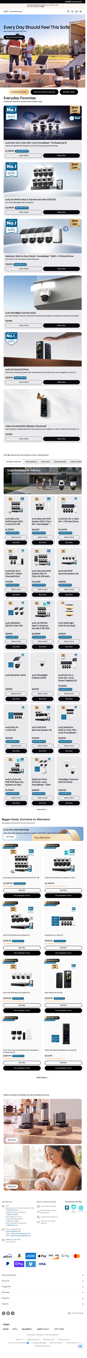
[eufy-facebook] (8, 1313)
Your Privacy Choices (16, 1343)
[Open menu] (80, 11)
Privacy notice (64, 1339)
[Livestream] (76, 11)
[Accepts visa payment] (42, 1263)
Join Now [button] (10, 836)
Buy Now (16, 542)
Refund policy (48, 1339)
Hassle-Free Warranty (49, 1217)
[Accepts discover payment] (53, 1256)
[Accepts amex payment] (30, 1256)
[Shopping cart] (72, 11)
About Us (19, 1339)
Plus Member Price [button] (22, 895)
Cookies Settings (39, 1343)
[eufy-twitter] (12, 1313)
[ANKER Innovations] (73, 2)
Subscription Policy (42, 1346)
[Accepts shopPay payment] (19, 1263)
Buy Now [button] (22, 890)
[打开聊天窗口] (80, 1346)
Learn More (24, 155)
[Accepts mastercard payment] (76, 1256)
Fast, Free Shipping (48, 1206)
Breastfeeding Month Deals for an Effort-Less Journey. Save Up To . (42, 6)
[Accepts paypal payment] (7, 1263)
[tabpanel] (43, 639)
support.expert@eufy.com (20, 1235)
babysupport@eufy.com (20, 1233)
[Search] (68, 11)
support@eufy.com (13, 1231)
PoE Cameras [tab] (31, 461)
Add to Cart (16, 537)
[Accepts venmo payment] (30, 1263)
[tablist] (43, 462)
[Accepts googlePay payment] (65, 1256)
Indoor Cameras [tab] (77, 461)
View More (41, 809)
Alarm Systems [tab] (60, 461)
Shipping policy (33, 1339)
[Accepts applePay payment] (42, 1256)
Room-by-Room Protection (44, 92)
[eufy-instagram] (3, 1313)
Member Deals (69, 92)
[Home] (13, 11)
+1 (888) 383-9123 (12, 1225)
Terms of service (56, 1343)
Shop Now (61, 155)
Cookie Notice (71, 1343)
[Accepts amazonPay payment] (19, 1256)
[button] (67, 1209)
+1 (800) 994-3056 (12, 1221)
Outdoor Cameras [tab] (13, 461)
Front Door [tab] (45, 461)
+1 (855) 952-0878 (12, 1214)
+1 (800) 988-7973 (12, 1210)
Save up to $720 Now (14, 37)
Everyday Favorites (18, 92)
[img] (7, 1256)
